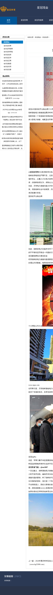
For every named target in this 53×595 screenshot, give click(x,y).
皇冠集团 (8, 63)
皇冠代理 (8, 66)
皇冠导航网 (39, 20)
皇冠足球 (8, 58)
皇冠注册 (7, 28)
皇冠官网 (24, 20)
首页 (8, 20)
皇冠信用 (8, 55)
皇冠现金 (38, 37)
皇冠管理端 (9, 52)
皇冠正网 (8, 60)
